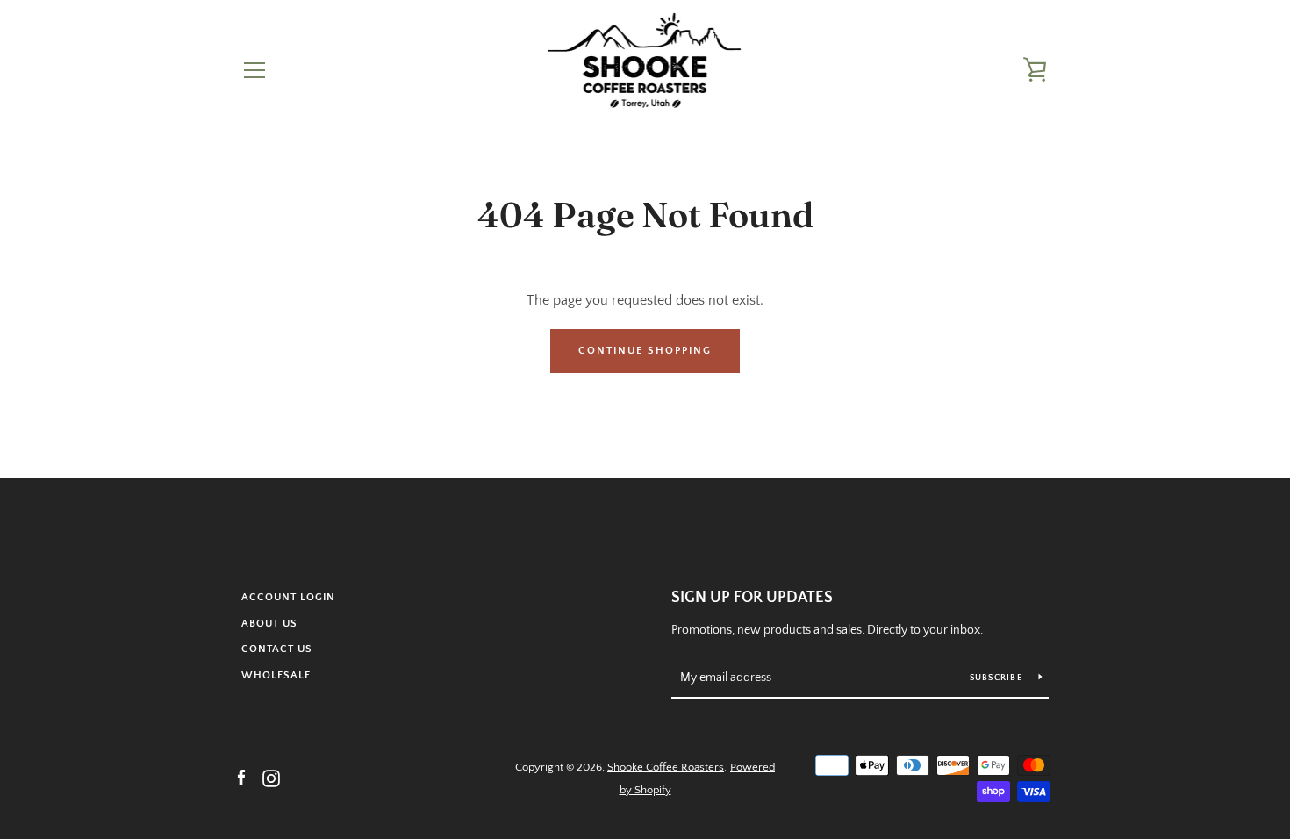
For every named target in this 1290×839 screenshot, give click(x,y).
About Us (269, 623)
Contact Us (276, 649)
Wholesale (276, 675)
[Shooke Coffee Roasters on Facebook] (241, 777)
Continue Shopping (645, 350)
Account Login (288, 597)
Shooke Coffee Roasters (665, 767)
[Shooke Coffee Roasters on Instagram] (271, 777)
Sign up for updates (752, 597)
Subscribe (998, 678)
